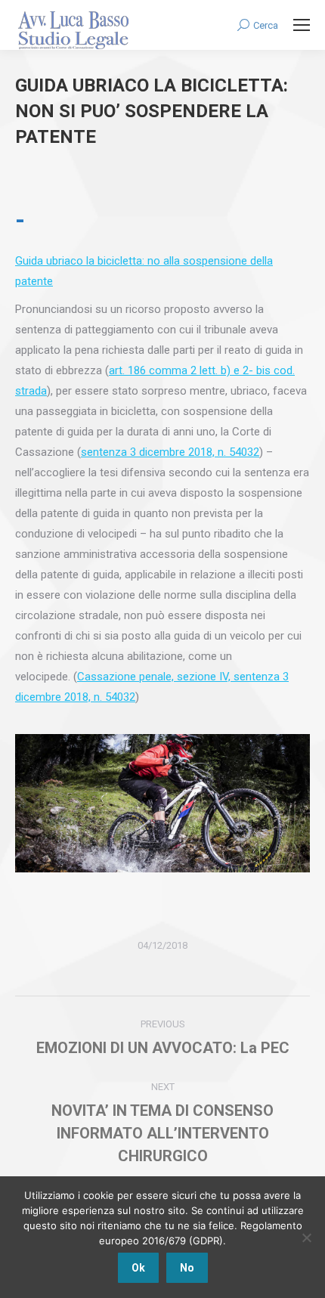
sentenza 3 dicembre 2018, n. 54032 (170, 452)
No (187, 1268)
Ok (138, 1268)
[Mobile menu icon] (301, 25)
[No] (306, 1237)
